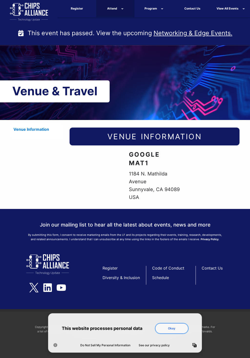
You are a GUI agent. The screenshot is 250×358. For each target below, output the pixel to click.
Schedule (160, 277)
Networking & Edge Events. (193, 33)
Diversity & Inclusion (121, 277)
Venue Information (31, 129)
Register (77, 8)
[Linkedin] (47, 288)
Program (151, 8)
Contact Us (192, 8)
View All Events (228, 8)
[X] (34, 288)
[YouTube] (61, 288)
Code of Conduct (168, 268)
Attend (112, 8)
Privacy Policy (210, 239)
